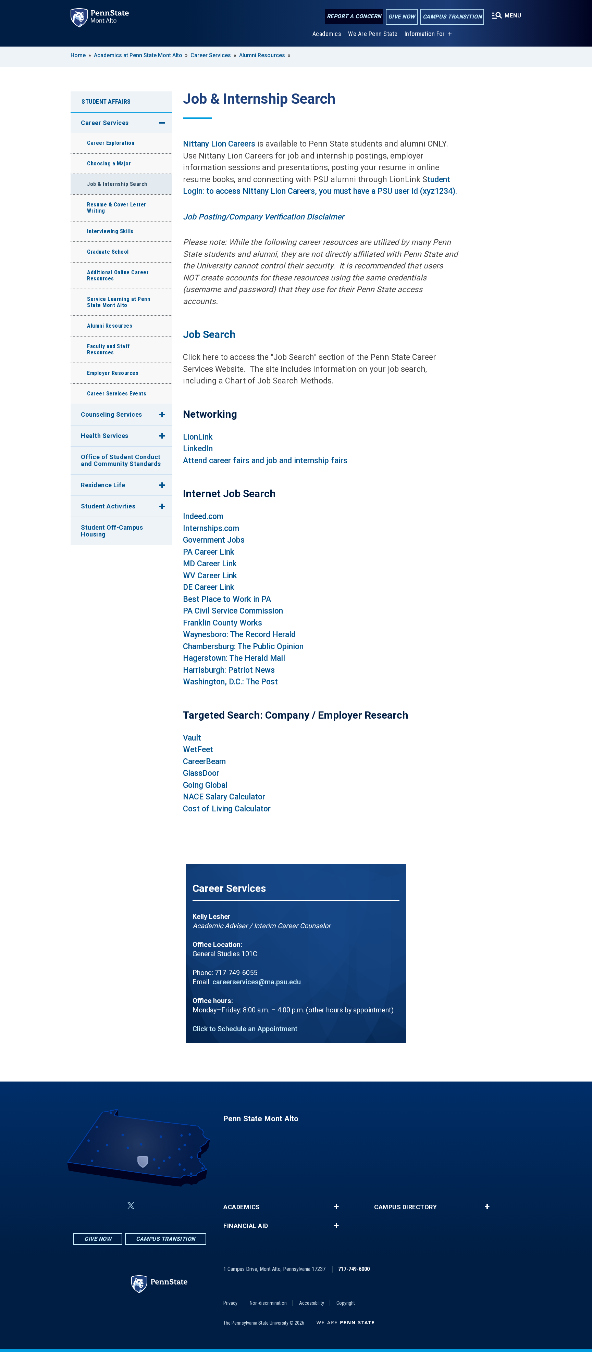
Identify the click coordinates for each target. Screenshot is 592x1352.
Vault (192, 738)
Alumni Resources (262, 55)
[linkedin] (114, 1205)
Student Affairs (106, 101)
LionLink (198, 437)
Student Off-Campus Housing (112, 531)
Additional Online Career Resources (118, 275)
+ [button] (336, 1206)
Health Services (104, 435)
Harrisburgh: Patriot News (229, 670)
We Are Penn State (373, 33)
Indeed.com (203, 516)
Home (78, 55)
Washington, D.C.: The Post (230, 681)
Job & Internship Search (117, 184)
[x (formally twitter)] (130, 1205)
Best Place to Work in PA (227, 599)
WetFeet (198, 749)
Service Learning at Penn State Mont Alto (118, 302)
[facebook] (96, 1205)
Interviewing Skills (110, 231)
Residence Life (103, 485)
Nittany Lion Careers (219, 144)
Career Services (210, 55)
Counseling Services (111, 414)
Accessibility (311, 1303)
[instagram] (183, 1205)
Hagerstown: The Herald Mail (234, 658)
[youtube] (165, 1205)
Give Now (401, 16)
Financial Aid (245, 1226)
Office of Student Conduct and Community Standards (121, 460)
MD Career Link (210, 563)
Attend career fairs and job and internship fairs (265, 460)
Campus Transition (452, 16)
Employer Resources (112, 373)
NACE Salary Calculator (224, 796)
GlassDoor (201, 773)
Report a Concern (354, 16)
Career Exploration (110, 143)
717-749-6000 (354, 1269)
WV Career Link (210, 575)
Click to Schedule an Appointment (245, 1029)
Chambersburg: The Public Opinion (243, 646)
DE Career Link (208, 587)
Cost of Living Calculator (227, 808)
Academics (327, 33)
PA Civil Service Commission (233, 611)
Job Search (209, 334)
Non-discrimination (268, 1303)
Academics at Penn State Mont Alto (138, 55)
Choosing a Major (109, 163)
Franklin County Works (222, 623)
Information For (425, 33)
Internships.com (211, 528)
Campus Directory (405, 1207)
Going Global (205, 785)
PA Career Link (208, 552)
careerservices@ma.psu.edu (256, 982)
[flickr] (147, 1205)
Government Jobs (214, 540)
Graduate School (108, 252)
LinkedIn (198, 448)
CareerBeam (204, 761)
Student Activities (108, 506)
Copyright (345, 1303)
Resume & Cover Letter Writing (116, 207)
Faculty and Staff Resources (108, 349)
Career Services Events (116, 393)
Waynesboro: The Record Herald (239, 634)
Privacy (230, 1303)
